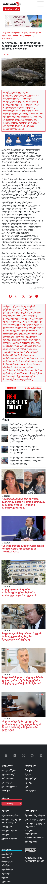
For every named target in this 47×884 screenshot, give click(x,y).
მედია (5, 877)
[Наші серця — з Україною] (12, 4)
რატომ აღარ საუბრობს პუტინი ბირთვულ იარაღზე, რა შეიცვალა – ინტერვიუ (22, 636)
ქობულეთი (30, 790)
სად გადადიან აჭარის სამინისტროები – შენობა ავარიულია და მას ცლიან (19, 592)
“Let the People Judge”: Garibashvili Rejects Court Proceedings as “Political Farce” (23, 548)
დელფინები (8, 38)
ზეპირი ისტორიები (35, 815)
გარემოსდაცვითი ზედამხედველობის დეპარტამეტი (21, 34)
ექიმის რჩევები (9, 838)
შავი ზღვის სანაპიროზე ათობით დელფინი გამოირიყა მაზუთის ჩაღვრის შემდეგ (27, 460)
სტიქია (5, 834)
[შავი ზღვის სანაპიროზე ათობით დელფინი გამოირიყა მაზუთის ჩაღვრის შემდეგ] (5, 460)
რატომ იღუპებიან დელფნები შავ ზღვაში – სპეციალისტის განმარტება (27, 438)
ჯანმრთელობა (9, 786)
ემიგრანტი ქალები (35, 819)
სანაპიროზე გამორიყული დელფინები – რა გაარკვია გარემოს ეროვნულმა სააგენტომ (27, 427)
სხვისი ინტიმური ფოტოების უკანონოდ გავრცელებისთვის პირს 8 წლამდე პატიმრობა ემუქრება (21, 725)
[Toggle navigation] (40, 3)
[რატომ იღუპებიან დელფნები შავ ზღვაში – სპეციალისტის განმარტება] (5, 438)
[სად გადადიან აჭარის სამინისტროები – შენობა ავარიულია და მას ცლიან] (23, 572)
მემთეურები (31, 841)
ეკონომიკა (7, 869)
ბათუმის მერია (9, 830)
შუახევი (29, 782)
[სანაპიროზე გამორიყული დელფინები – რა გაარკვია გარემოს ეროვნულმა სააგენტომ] (5, 427)
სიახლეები (16, 33)
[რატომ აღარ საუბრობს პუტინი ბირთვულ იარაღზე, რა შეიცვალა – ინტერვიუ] (23, 616)
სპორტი (6, 865)
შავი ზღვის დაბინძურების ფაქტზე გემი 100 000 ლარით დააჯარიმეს (24, 449)
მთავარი (6, 33)
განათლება (7, 782)
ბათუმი (28, 770)
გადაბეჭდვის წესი (37, 287)
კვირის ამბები (9, 774)
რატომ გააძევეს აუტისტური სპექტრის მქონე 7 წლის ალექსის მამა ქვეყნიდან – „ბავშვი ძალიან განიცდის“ (23, 503)
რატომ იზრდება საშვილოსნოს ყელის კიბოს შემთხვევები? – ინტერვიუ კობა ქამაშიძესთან (22, 680)
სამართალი (8, 778)
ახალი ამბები (9, 770)
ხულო (28, 774)
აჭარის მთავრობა (11, 815)
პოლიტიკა (7, 861)
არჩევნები (7, 826)
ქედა (27, 786)
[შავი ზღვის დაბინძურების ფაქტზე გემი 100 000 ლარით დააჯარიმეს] (5, 449)
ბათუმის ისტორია (34, 837)
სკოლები (6, 873)
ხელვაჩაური (31, 778)
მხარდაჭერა (12, 9)
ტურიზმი (6, 881)
